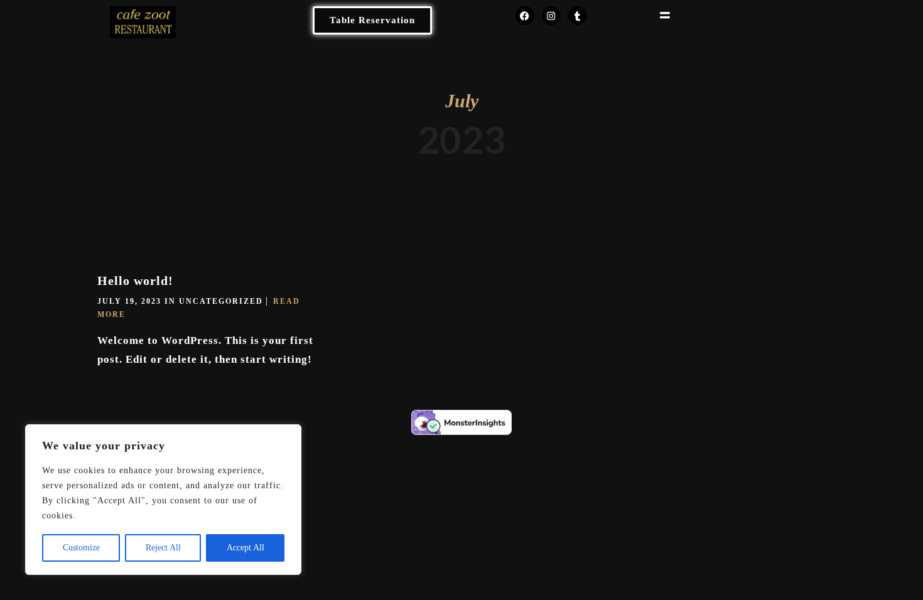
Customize (81, 547)
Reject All (163, 547)
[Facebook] (524, 15)
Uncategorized (221, 301)
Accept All (245, 547)
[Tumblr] (577, 15)
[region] (163, 499)
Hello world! (135, 280)
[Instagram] (551, 15)
